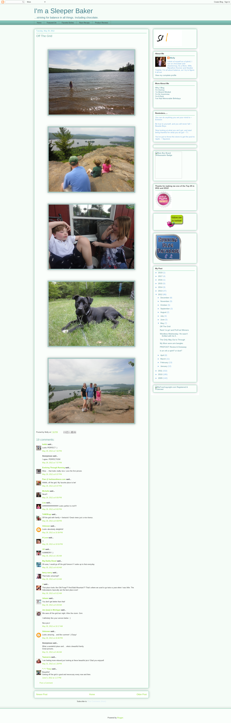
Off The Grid (165, 326)
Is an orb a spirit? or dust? (171, 351)
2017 (160, 276)
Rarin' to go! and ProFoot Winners (174, 330)
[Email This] (64, 432)
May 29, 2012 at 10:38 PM (52, 533)
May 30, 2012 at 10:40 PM (52, 638)
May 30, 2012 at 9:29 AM (52, 605)
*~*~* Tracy (46, 669)
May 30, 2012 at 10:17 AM (52, 626)
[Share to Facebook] (72, 432)
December (165, 298)
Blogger (120, 718)
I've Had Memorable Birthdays (168, 98)
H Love (45, 538)
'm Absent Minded (163, 92)
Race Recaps (84, 23)
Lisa (44, 503)
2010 (160, 374)
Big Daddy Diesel (49, 561)
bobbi (44, 444)
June (162, 320)
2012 (160, 294)
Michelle (45, 491)
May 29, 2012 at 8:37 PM (52, 474)
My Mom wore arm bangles (171, 343)
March (163, 359)
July (162, 316)
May (162, 323)
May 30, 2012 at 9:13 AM (52, 579)
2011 (160, 371)
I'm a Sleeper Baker (63, 11)
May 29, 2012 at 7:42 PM (52, 451)
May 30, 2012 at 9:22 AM (52, 593)
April (162, 355)
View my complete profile (165, 75)
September (165, 309)
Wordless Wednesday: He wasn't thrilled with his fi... (174, 335)
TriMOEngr (46, 514)
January (164, 366)
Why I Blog (159, 88)
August (163, 312)
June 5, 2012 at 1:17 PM (51, 678)
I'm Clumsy (160, 90)
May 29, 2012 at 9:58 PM (52, 521)
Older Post (142, 694)
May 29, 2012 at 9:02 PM (52, 509)
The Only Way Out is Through (172, 340)
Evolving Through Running (53, 468)
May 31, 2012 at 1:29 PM (52, 664)
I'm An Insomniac (162, 94)
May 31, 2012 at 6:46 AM (52, 652)
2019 (160, 273)
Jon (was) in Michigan (51, 610)
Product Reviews (101, 23)
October (164, 305)
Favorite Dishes (68, 23)
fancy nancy (47, 573)
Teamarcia (46, 657)
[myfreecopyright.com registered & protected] (175, 389)
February (164, 362)
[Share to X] (69, 432)
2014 (160, 287)
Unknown (46, 526)
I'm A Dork (159, 96)
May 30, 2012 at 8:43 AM (52, 567)
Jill (43, 549)
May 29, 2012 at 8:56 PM (52, 498)
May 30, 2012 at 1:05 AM (52, 556)
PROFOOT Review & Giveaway (173, 347)
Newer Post (41, 694)
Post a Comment (46, 683)
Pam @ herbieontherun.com (54, 479)
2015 (160, 283)
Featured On (51, 23)
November (165, 301)
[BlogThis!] (67, 432)
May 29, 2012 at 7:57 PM (52, 463)
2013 (160, 291)
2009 (160, 378)
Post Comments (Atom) (97, 701)
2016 (160, 280)
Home (39, 23)
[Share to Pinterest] (75, 432)
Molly (172, 58)
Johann (45, 598)
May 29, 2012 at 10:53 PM (52, 544)
